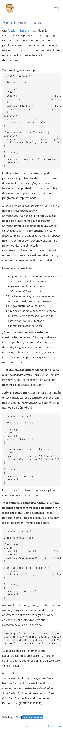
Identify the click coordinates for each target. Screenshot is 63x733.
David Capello (52, 726)
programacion (35, 717)
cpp (25, 717)
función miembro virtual (23, 30)
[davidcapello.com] (10, 2)
